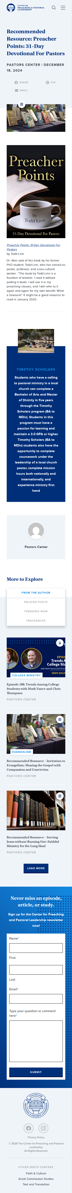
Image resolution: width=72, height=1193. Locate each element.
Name (14, 938)
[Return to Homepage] (36, 1105)
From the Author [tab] (36, 592)
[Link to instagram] (43, 1128)
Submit (36, 1072)
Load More (36, 868)
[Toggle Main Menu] (63, 7)
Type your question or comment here (32, 1013)
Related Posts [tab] (36, 602)
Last (12, 979)
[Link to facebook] (28, 1128)
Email (13, 989)
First (12, 957)
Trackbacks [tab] (36, 620)
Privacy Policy (36, 1137)
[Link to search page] (54, 7)
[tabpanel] (36, 755)
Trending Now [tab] (36, 611)
